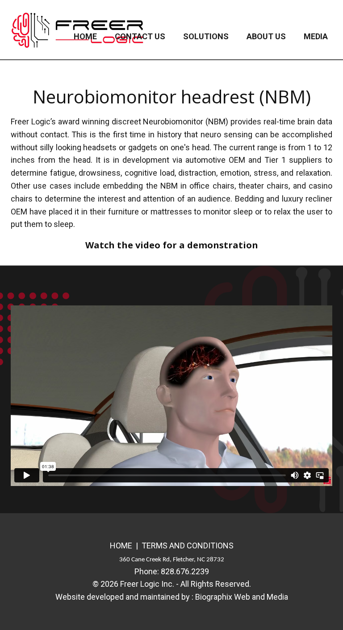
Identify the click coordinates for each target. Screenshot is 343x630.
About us (266, 36)
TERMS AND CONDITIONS (188, 545)
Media (316, 36)
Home (85, 36)
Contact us (140, 36)
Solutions (206, 36)
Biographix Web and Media (241, 596)
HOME (121, 545)
